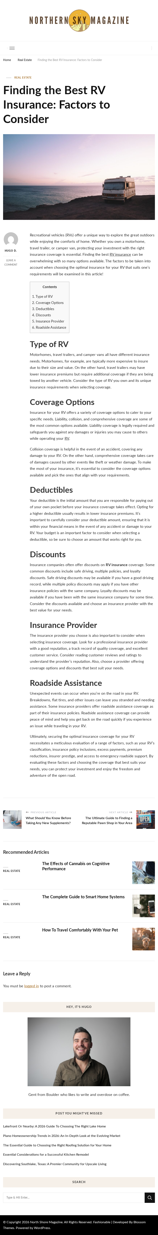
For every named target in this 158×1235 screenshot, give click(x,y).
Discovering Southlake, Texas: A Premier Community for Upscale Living (54, 1164)
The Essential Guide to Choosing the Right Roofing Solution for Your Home (57, 1145)
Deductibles (43, 309)
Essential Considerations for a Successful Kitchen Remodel (46, 1154)
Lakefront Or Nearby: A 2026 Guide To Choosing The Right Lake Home (54, 1126)
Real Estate (23, 77)
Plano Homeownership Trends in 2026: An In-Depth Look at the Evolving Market (61, 1136)
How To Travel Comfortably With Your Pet (80, 930)
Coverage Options (48, 303)
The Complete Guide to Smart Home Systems (83, 897)
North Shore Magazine (46, 1222)
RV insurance (120, 255)
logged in (31, 986)
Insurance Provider (48, 321)
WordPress (42, 1228)
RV (67, 439)
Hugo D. (11, 251)
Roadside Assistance (49, 327)
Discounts (42, 315)
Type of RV (42, 296)
